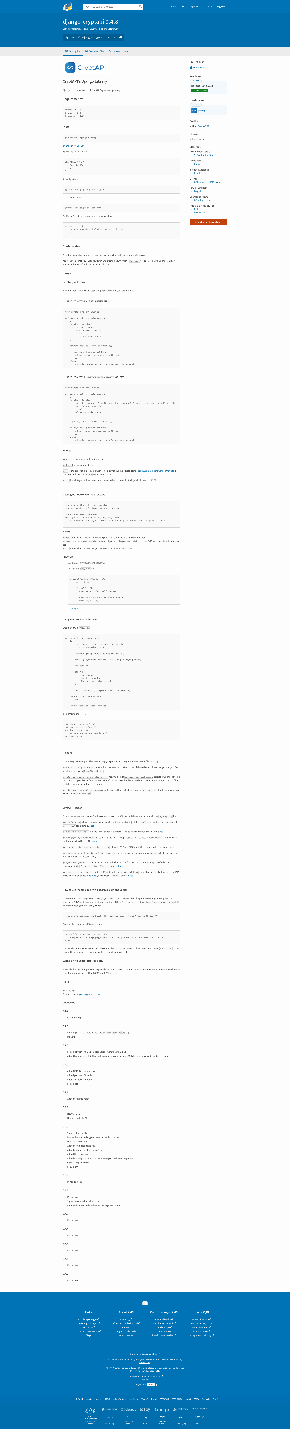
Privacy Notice (200, 1331)
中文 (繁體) (177, 1399)
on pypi (66, 145)
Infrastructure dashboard (125, 1323)
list (161, 831)
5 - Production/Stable (205, 155)
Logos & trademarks (126, 1331)
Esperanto (206, 1399)
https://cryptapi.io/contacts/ (90, 994)
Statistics (126, 1327)
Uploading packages (87, 1323)
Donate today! (145, 1362)
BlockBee (91, 875)
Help (173, 6)
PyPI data (195, 80)
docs (91, 825)
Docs (183, 6)
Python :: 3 (199, 212)
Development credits (162, 1335)
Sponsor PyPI (164, 1331)
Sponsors (196, 6)
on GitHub (78, 145)
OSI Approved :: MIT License (208, 182)
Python (197, 209)
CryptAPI (202, 126)
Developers (200, 173)
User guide (87, 1327)
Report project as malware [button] (208, 222)
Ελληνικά (144, 1399)
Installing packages (87, 1319)
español (89, 1399)
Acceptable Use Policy (200, 1335)
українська (133, 1399)
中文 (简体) (164, 1399)
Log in (209, 6)
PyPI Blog (125, 1319)
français (98, 1399)
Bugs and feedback (164, 1319)
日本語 (107, 1399)
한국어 (216, 1399)
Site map (145, 1379)
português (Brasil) (120, 1399)
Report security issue (201, 1323)
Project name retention (87, 1331)
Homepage (198, 67)
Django (197, 164)
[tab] (73, 51)
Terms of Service (200, 1319)
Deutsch (154, 1399)
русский (187, 1399)
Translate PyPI (162, 1327)
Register (221, 6)
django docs (74, 608)
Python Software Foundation (143, 1371)
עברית (196, 1399)
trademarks (173, 1367)
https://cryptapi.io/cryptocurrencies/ (156, 471)
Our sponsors (126, 1335)
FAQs (88, 1335)
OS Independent (202, 200)
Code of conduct (200, 1327)
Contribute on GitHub (163, 1323)
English (197, 191)
